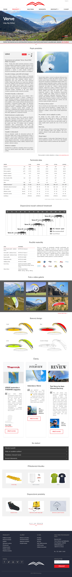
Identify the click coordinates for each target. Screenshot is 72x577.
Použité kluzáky (23, 543)
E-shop (66, 9)
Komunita (42, 9)
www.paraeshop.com (64, 155)
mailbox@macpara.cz (59, 544)
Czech (66, 1)
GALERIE (50, 42)
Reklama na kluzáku (24, 537)
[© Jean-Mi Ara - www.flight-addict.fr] (14, 288)
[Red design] (53, 329)
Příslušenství (6, 545)
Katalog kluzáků (6, 547)
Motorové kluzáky (7, 539)
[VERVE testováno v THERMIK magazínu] (13, 377)
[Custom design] (53, 345)
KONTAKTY (54, 9)
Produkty (15, 9)
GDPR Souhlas (40, 545)
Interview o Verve (34, 386)
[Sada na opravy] (36, 478)
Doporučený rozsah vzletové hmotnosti (33, 42)
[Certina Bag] (14, 478)
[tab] (36, 313)
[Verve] (53, 62)
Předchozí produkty (7, 550)
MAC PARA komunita (42, 543)
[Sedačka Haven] (14, 506)
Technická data (12, 42)
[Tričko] (58, 478)
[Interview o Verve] (36, 375)
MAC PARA (30, 9)
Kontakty (39, 537)
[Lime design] (19, 345)
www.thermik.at (8, 426)
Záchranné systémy (7, 543)
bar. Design (57, 42)
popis (5, 42)
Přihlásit (62, 566)
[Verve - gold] (36, 303)
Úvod (5, 9)
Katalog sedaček (6, 548)
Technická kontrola (24, 539)
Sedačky (5, 541)
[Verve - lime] (58, 288)
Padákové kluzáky (7, 537)
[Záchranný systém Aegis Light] (36, 506)
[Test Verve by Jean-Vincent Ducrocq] (58, 376)
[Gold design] (19, 329)
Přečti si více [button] (11, 431)
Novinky (39, 541)
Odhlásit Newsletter (41, 547)
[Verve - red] (58, 303)
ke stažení (65, 42)
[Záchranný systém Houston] (58, 506)
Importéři (39, 539)
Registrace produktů (24, 541)
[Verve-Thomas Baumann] (36, 288)
